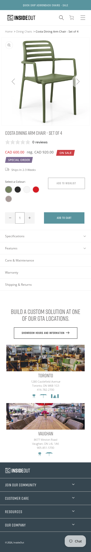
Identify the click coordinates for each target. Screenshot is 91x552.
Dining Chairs (24, 31)
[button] (61, 17)
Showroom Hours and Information (43, 333)
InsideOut (18, 542)
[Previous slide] (13, 81)
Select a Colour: (15, 181)
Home (9, 31)
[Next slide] (77, 81)
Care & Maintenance (19, 260)
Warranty (11, 272)
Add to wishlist (66, 183)
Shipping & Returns (18, 284)
